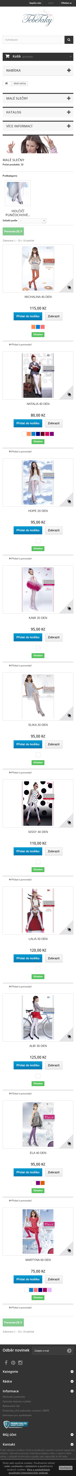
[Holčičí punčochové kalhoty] (18, 193)
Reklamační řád (11, 1406)
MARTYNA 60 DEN (38, 1260)
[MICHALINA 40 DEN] (38, 268)
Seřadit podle (10, 220)
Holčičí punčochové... (17, 213)
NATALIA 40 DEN (38, 404)
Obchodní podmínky (14, 1397)
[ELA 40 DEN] (38, 1124)
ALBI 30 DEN (38, 1046)
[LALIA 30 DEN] (38, 910)
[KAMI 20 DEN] (38, 589)
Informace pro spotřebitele (17, 1415)
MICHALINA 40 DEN (38, 297)
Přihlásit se (66, 3)
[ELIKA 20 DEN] (38, 696)
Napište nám (35, 3)
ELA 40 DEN (38, 1153)
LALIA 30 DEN (38, 939)
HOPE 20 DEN (38, 511)
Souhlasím (66, 1467)
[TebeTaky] (38, 18)
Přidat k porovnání (21, 344)
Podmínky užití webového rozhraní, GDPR (26, 1410)
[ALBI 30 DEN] (38, 1017)
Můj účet (9, 1434)
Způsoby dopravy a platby (17, 1401)
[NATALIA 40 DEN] (38, 375)
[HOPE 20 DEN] (38, 482)
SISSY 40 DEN (38, 832)
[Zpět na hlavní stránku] (6, 83)
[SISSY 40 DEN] (38, 803)
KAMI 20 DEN (38, 618)
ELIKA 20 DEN (38, 725)
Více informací (19, 126)
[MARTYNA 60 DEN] (38, 1231)
